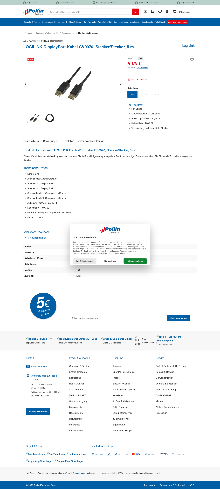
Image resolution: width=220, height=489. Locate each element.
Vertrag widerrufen (38, 411)
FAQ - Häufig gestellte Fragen (171, 366)
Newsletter (118, 395)
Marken (159, 401)
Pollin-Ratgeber (120, 407)
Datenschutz (87, 323)
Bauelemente (76, 412)
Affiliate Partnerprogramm (169, 407)
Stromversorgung (78, 401)
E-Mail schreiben (39, 366)
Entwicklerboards (78, 371)
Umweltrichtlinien (164, 377)
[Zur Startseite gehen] (33, 11)
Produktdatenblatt (36, 237)
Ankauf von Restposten (124, 430)
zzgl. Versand (142, 67)
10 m (158, 95)
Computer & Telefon (79, 366)
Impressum (161, 412)
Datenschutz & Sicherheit (172, 485)
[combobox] (90, 12)
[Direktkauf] (153, 11)
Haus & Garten (77, 383)
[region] (73, 91)
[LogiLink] (189, 47)
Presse (116, 377)
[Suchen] (135, 12)
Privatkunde (185, 11)
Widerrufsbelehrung (166, 389)
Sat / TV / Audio (77, 389)
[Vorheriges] (25, 83)
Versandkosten (79, 473)
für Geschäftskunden (123, 401)
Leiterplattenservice (123, 412)
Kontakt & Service (165, 371)
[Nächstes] (120, 83)
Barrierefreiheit (163, 395)
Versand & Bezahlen (166, 383)
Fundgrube (74, 424)
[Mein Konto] (167, 11)
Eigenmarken (119, 424)
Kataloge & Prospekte (124, 389)
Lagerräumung (76, 430)
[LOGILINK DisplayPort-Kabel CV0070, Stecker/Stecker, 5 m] (72, 83)
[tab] (31, 141)
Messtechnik (75, 407)
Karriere (117, 366)
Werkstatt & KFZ (77, 395)
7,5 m (146, 95)
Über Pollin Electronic (123, 371)
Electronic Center (121, 383)
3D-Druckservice (121, 418)
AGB (191, 485)
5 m (134, 95)
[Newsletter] (146, 11)
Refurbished (75, 418)
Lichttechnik (75, 377)
